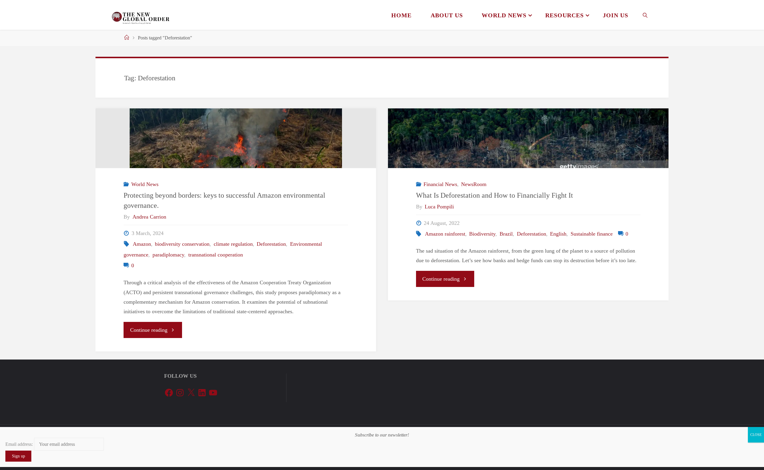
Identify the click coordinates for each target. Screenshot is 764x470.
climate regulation (233, 244)
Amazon (142, 244)
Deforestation (271, 244)
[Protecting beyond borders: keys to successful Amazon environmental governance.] (236, 138)
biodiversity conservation (182, 244)
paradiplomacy (168, 255)
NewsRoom (473, 184)
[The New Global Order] (140, 15)
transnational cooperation (215, 255)
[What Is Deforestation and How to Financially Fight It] (528, 138)
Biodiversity (482, 234)
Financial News (440, 184)
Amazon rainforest (445, 234)
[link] (645, 15)
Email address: (19, 444)
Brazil (506, 234)
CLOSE (756, 435)
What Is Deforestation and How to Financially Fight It (494, 195)
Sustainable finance (592, 234)
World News (144, 184)
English (558, 234)
